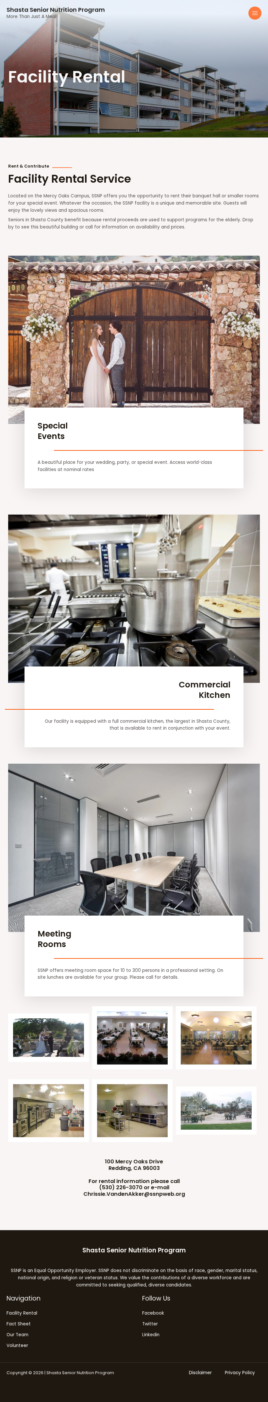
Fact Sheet (19, 1324)
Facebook (153, 1313)
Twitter (150, 1324)
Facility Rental (22, 1313)
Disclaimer (200, 1373)
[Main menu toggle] (255, 13)
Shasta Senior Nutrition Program (56, 10)
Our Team (17, 1335)
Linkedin (150, 1335)
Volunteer (17, 1345)
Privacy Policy (240, 1373)
